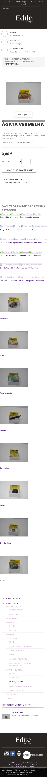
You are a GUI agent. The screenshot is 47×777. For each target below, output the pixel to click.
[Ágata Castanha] (27, 214)
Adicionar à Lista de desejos (13, 179)
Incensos (13, 673)
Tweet (4, 191)
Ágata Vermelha (17, 712)
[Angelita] (17, 226)
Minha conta (44, 13)
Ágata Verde (18, 242)
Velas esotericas (16, 690)
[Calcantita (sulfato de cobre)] (30, 264)
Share (10, 191)
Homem (12, 626)
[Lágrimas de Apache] (26, 277)
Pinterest (23, 191)
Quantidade (6, 161)
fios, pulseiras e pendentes (20, 686)
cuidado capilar (16, 610)
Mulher (12, 630)
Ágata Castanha (26, 217)
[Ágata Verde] (18, 239)
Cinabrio (13, 281)
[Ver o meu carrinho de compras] (43, 7)
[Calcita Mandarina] (39, 226)
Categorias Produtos (11, 603)
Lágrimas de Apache (26, 281)
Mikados (13, 642)
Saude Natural (12, 695)
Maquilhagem (11, 618)
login (32, 766)
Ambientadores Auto (18, 651)
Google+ (16, 191)
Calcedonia (39, 281)
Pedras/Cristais (16, 682)
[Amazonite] (15, 214)
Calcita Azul (26, 230)
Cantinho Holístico (14, 670)
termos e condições (27, 762)
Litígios (32, 764)
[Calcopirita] (25, 252)
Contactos (13, 762)
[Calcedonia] (40, 277)
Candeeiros (14, 678)
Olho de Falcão (39, 242)
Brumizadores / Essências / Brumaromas (20, 664)
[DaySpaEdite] (23, 19)
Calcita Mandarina (39, 230)
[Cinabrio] (14, 277)
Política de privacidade (18, 764)
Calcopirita (24, 255)
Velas (11, 655)
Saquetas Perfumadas (18, 659)
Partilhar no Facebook (12, 183)
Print (25, 183)
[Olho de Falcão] (40, 239)
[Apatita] (37, 214)
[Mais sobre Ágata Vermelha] (6, 716)
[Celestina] (15, 252)
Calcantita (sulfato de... (28, 268)
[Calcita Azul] (26, 226)
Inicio (6, 59)
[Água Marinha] (35, 252)
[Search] (38, 8)
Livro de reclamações (19, 766)
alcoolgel (10, 699)
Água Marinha (35, 255)
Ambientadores (12, 639)
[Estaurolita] (29, 239)
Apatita (36, 217)
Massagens (10, 634)
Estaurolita (28, 242)
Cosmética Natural (14, 607)
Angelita (16, 230)
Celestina (15, 255)
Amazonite (14, 217)
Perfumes (10, 623)
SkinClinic (13, 614)
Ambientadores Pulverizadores (22, 646)
